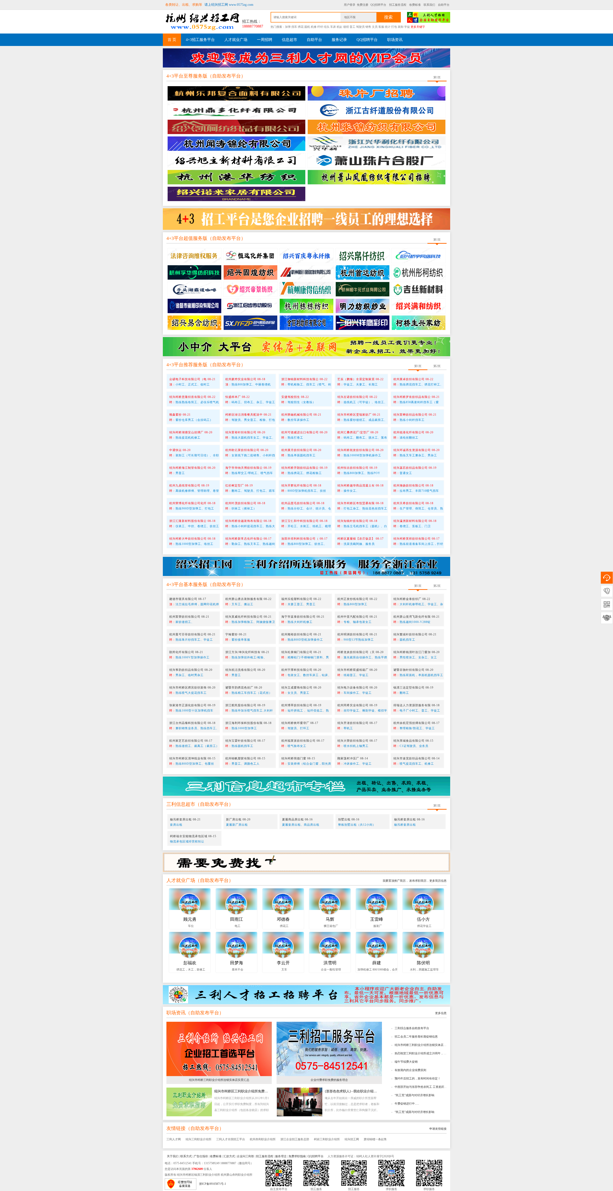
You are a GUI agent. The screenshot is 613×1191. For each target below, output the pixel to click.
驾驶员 (360, 26)
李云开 (283, 962)
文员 (375, 26)
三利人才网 (173, 1139)
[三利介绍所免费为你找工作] (306, 862)
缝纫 (346, 26)
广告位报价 (201, 1156)
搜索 (388, 17)
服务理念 (281, 1156)
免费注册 (362, 4)
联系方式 (186, 1156)
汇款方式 (229, 1156)
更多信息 (441, 1013)
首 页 (172, 40)
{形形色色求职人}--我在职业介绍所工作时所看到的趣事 (366, 1091)
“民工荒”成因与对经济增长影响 (414, 1095)
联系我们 (429, 4)
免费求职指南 (297, 1156)
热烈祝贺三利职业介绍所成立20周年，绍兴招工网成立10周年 (433, 1053)
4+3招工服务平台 (200, 40)
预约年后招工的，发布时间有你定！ (418, 1078)
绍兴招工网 (352, 1139)
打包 (394, 26)
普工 (352, 26)
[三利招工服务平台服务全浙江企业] (306, 566)
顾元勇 (189, 919)
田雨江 (236, 919)
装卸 (400, 26)
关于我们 (172, 1156)
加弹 (288, 26)
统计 (388, 26)
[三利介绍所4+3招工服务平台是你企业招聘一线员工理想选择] (306, 218)
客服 (381, 26)
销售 (368, 26)
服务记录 (339, 40)
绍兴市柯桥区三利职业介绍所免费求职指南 (246, 1091)
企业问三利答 (245, 1156)
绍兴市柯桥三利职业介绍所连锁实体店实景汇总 (425, 1045)
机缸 (339, 26)
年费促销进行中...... (407, 1103)
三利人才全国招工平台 (230, 1139)
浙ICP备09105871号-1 (212, 1183)
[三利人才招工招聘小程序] (306, 994)
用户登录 (349, 4)
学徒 (407, 26)
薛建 (376, 962)
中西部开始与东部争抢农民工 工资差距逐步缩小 (425, 1087)
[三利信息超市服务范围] (306, 786)
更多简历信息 (438, 880)
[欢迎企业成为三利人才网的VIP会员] (306, 56)
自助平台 (443, 4)
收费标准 (415, 4)
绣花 (301, 26)
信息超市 (289, 40)
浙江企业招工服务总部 (294, 1139)
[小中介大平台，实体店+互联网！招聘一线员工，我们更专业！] (306, 346)
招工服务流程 (397, 4)
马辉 (330, 919)
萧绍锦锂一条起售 (375, 1139)
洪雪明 (330, 962)
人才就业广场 (235, 40)
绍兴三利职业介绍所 (198, 1139)
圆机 (307, 26)
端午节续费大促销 (406, 1061)
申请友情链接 (438, 1128)
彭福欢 (189, 962)
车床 (333, 26)
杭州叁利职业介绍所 (263, 1139)
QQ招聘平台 (378, 4)
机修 (314, 26)
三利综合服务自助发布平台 (412, 1028)
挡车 (294, 26)
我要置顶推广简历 (394, 880)
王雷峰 (376, 919)
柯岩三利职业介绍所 (327, 1139)
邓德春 (283, 919)
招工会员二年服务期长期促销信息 (416, 1036)
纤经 (320, 26)
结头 (326, 26)
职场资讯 (395, 40)
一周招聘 (264, 40)
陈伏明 (423, 962)
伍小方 (423, 919)
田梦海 (236, 962)
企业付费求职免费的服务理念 (329, 1080)
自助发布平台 (226, 76)
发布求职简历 (417, 880)
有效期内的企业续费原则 (410, 1070)
